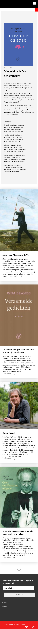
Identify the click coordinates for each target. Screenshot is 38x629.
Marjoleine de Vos (9, 83)
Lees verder (14, 276)
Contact (4, 602)
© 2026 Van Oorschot (18, 624)
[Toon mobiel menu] (34, 4)
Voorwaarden (8, 624)
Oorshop (4, 606)
